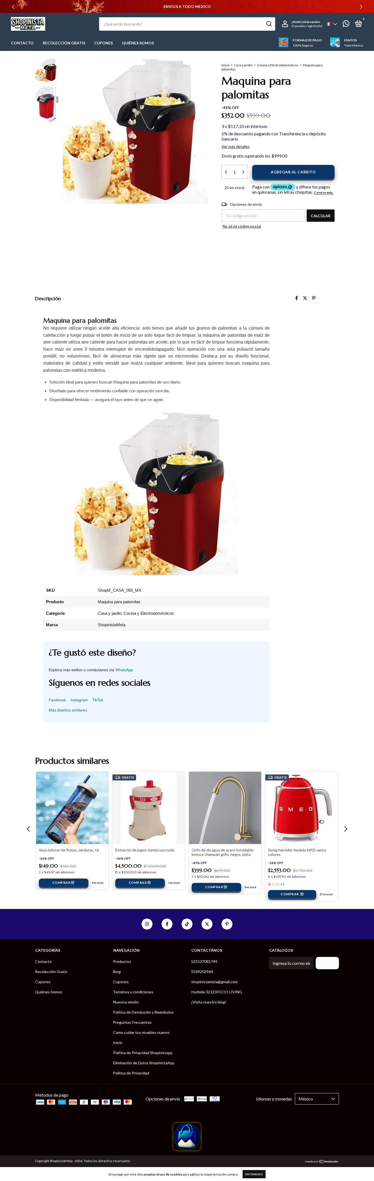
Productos (122, 961)
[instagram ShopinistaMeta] (147, 924)
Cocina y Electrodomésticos (277, 65)
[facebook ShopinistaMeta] (167, 924)
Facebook (57, 700)
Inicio (225, 65)
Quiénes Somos (138, 43)
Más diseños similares (68, 710)
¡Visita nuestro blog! (208, 1002)
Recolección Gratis (64, 43)
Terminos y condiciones (133, 992)
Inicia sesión (310, 22)
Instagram (79, 700)
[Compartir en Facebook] (296, 298)
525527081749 (204, 961)
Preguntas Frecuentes (132, 1022)
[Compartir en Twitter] (305, 298)
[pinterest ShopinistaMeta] (226, 924)
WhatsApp (124, 670)
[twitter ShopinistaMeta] (207, 924)
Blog (117, 971)
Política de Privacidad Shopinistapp (142, 1052)
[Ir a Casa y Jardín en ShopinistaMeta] (187, 1148)
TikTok (97, 700)
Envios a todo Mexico (187, 6)
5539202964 (202, 971)
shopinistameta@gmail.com (214, 981)
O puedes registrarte (307, 26)
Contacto (22, 43)
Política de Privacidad (131, 1073)
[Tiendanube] (322, 1161)
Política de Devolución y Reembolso (143, 1012)
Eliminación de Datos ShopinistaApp (143, 1062)
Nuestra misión (126, 1002)
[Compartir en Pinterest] (313, 298)
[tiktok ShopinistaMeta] (187, 924)
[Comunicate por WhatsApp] (346, 24)
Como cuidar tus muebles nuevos (141, 1032)
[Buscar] (268, 24)
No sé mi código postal (242, 226)
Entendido (254, 1174)
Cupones (103, 43)
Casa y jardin (243, 65)
